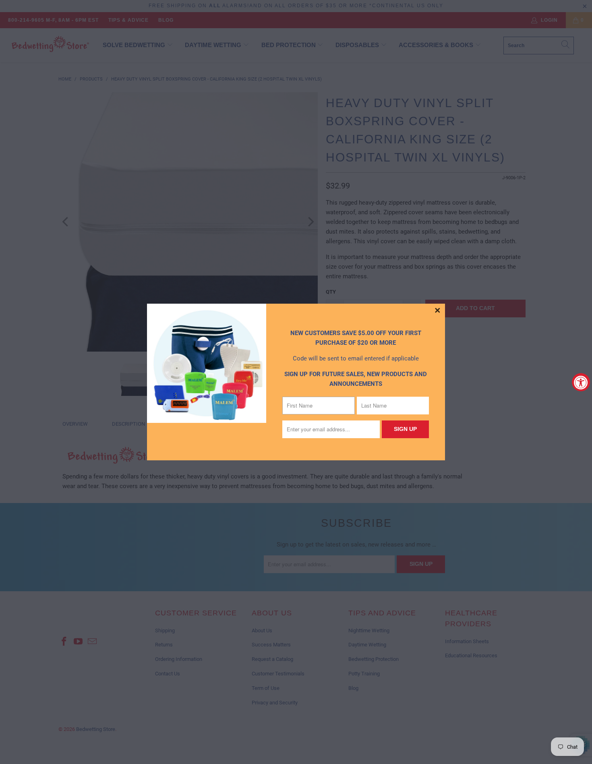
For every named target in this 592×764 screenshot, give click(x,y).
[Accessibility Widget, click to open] (581, 382)
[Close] (438, 311)
